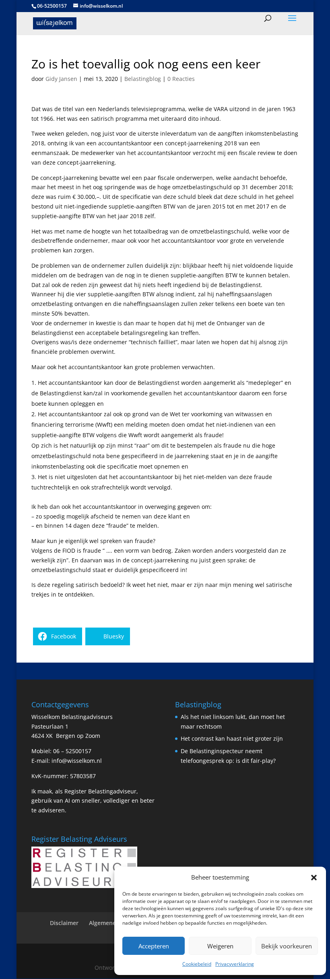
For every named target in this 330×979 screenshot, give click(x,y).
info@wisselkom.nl (77, 760)
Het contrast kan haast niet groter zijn (232, 738)
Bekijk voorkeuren (286, 946)
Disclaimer (64, 923)
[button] (314, 878)
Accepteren (153, 946)
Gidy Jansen (61, 79)
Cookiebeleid (196, 963)
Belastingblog (142, 79)
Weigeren (220, 946)
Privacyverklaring (234, 963)
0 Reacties (181, 79)
